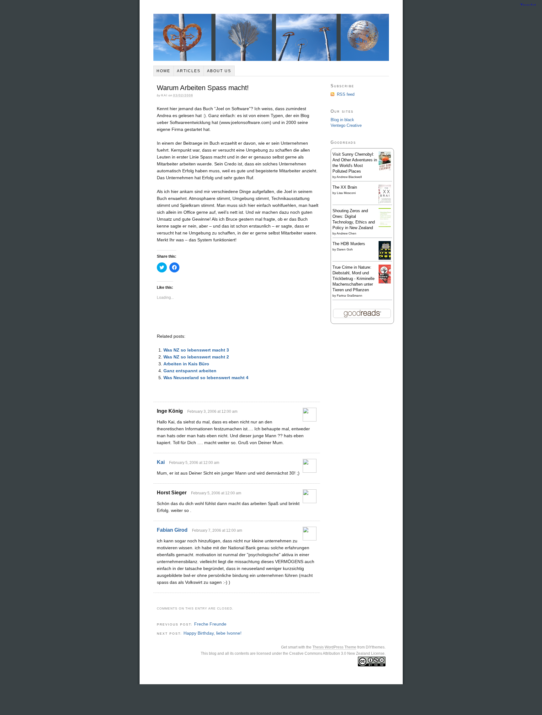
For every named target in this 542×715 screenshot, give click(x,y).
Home (163, 71)
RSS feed (345, 94)
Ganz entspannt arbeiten (189, 370)
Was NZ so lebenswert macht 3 (196, 349)
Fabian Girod (172, 530)
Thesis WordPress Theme (334, 647)
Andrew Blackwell (349, 177)
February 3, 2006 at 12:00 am (212, 411)
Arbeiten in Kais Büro (186, 363)
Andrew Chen (346, 233)
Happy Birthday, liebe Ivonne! (212, 633)
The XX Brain (344, 187)
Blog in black (342, 119)
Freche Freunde (210, 623)
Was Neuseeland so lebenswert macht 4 (205, 377)
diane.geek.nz (271, 37)
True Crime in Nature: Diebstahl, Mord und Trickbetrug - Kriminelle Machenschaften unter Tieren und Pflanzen (353, 278)
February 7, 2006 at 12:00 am (217, 530)
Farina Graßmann (349, 295)
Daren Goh (345, 249)
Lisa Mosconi (346, 193)
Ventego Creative (346, 125)
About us (219, 71)
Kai (161, 462)
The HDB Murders (348, 243)
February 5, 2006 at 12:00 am (194, 462)
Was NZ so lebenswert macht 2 (196, 356)
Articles (188, 71)
